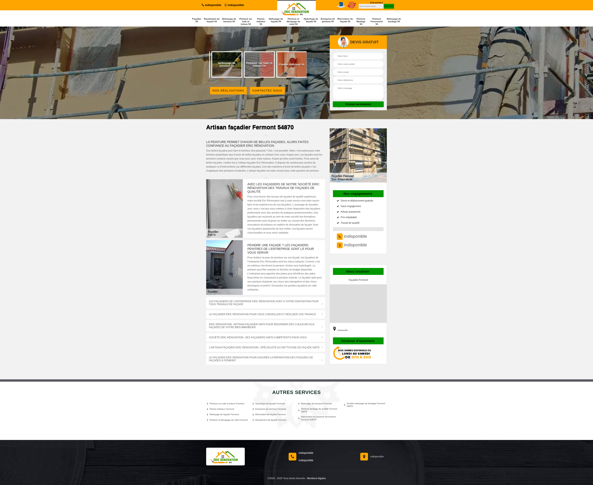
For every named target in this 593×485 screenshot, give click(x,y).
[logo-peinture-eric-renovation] (296, 8)
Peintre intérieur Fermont (222, 409)
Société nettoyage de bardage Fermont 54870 (366, 404)
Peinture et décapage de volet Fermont (229, 420)
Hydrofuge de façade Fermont (270, 403)
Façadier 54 (196, 20)
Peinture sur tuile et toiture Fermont (227, 403)
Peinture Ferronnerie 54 (377, 21)
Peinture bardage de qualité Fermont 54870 (319, 410)
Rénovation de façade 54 (345, 20)
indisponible (212, 5)
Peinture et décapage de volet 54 (293, 21)
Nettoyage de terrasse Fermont (316, 403)
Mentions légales (316, 478)
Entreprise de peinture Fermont (270, 409)
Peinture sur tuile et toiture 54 (245, 21)
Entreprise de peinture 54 (328, 20)
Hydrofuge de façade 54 (311, 20)
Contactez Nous (267, 90)
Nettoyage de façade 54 (276, 20)
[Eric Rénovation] (225, 456)
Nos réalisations (228, 90)
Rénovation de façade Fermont (270, 414)
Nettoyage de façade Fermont (224, 414)
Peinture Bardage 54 (361, 21)
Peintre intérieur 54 (261, 21)
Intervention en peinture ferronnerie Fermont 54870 (318, 418)
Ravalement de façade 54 (212, 20)
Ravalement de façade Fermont (270, 420)
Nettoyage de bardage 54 (394, 20)
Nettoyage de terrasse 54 (229, 20)
